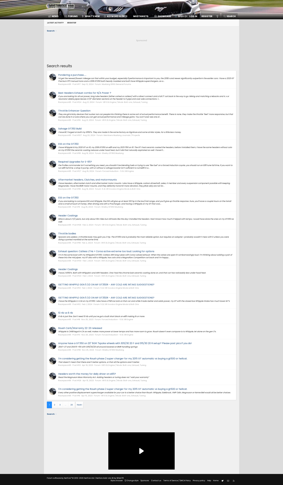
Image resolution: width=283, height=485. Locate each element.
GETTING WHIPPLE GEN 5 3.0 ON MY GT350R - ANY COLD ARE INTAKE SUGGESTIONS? (106, 284)
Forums (73, 16)
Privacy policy (199, 480)
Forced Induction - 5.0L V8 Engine (118, 171)
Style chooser (117, 480)
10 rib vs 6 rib (65, 313)
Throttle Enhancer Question (74, 110)
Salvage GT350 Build (70, 128)
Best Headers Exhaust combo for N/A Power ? (84, 93)
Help (209, 480)
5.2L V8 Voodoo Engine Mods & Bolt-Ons (121, 189)
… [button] (65, 404)
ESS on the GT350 (68, 144)
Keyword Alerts (117, 16)
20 (71, 404)
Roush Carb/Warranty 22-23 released (80, 328)
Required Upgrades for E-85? (75, 161)
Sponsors (144, 480)
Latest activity (55, 22)
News (55, 16)
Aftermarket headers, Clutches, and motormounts (87, 179)
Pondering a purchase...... (72, 75)
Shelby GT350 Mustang (113, 153)
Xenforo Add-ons (110, 478)
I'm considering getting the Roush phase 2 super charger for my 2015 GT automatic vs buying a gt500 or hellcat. (122, 358)
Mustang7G (140, 16)
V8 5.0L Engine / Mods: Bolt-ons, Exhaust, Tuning (125, 102)
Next (79, 404)
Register (71, 22)
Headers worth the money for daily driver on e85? (87, 374)
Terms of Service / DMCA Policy (177, 480)
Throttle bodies (67, 233)
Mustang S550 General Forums (116, 84)
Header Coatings (68, 215)
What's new (92, 16)
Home (215, 480)
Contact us (156, 480)
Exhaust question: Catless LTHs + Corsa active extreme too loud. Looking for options (106, 251)
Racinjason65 (64, 84)
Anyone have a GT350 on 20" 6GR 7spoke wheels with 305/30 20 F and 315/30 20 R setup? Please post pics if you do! (125, 343)
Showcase (164, 16)
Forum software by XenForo (71, 478)
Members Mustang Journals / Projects (122, 135)
